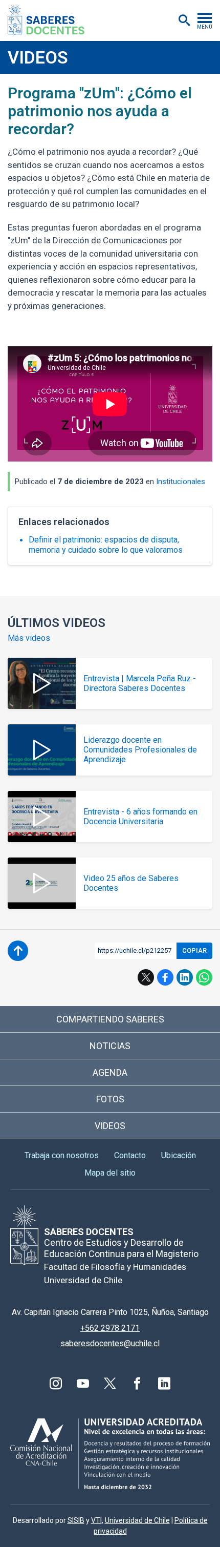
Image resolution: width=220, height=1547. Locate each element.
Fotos (110, 1099)
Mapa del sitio (110, 1173)
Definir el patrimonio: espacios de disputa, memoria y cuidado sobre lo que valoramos (106, 545)
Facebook (165, 977)
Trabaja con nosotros (62, 1155)
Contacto (130, 1155)
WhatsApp (204, 977)
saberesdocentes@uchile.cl (110, 1343)
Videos (38, 57)
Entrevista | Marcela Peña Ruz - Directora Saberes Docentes (139, 683)
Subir (18, 950)
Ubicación (178, 1155)
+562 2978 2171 (110, 1328)
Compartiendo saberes (110, 1019)
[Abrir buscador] (184, 20)
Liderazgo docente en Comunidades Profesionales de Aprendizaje (140, 749)
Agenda (110, 1072)
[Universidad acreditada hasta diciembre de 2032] (110, 1453)
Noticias (110, 1045)
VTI (96, 1520)
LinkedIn (185, 977)
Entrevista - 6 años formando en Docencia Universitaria (140, 816)
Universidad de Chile (137, 1520)
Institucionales (180, 481)
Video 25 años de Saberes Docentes (131, 883)
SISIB (76, 1520)
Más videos (29, 638)
